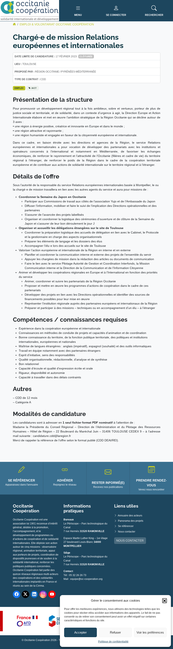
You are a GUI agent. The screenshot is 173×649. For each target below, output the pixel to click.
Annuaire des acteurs (130, 515)
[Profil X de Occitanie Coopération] (25, 594)
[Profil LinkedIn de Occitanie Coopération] (34, 594)
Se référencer (126, 526)
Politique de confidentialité (113, 641)
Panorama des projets (130, 520)
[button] (164, 600)
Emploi (19, 88)
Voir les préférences (150, 632)
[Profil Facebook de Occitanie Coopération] (16, 594)
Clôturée (86, 56)
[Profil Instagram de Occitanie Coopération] (43, 594)
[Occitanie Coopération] (29, 10)
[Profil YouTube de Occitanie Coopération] (52, 594)
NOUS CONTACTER (130, 540)
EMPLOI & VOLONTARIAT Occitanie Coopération (57, 24)
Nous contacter (126, 531)
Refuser (115, 632)
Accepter (80, 632)
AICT (34, 88)
